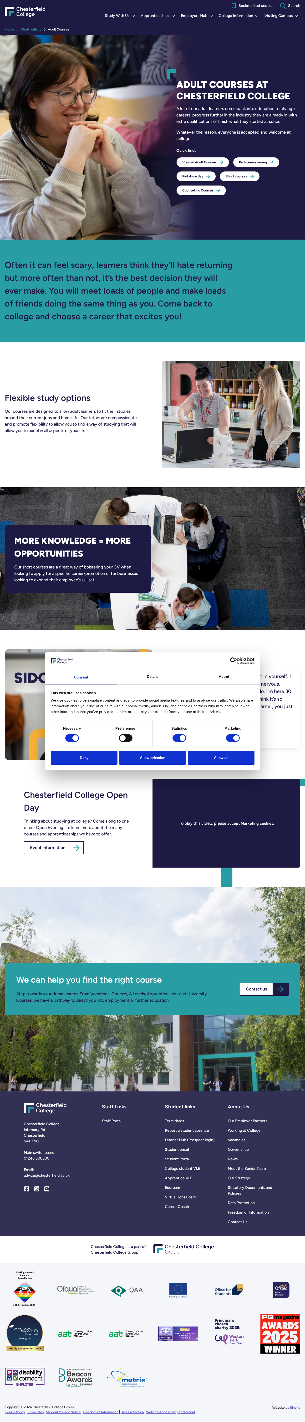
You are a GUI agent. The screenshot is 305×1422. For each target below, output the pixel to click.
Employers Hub (198, 16)
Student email (177, 1149)
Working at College (244, 1130)
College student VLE (182, 1168)
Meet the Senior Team (247, 1168)
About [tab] (224, 676)
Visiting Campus (282, 16)
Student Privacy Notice (63, 1412)
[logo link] (229, 1334)
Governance (238, 1149)
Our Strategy (239, 1178)
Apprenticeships (159, 16)
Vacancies (236, 1140)
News (233, 1159)
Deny (84, 758)
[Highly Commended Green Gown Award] (25, 1334)
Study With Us (121, 16)
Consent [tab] (81, 677)
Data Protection (241, 1203)
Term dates (174, 1121)
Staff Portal (112, 1121)
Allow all (221, 758)
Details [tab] (152, 676)
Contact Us (237, 1222)
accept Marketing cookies (250, 823)
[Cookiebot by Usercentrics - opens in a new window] (233, 660)
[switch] (125, 738)
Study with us (31, 29)
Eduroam (172, 1187)
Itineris (295, 1408)
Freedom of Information (248, 1212)
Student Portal (177, 1159)
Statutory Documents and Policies (250, 1190)
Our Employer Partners (247, 1121)
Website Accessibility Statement (170, 1412)
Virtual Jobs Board (180, 1197)
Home (9, 29)
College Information (240, 16)
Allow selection (152, 758)
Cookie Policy (15, 1412)
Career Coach (177, 1206)
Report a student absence (187, 1130)
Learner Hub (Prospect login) (190, 1140)
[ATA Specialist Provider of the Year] (178, 1334)
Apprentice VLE (178, 1178)
